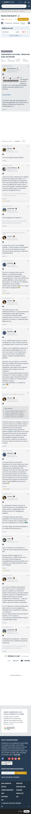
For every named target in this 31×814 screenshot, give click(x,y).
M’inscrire (20, 773)
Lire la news (6, 94)
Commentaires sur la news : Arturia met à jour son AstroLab (15, 55)
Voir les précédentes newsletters (10, 777)
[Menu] (29, 6)
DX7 (10, 431)
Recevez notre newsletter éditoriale (12, 769)
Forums (22, 23)
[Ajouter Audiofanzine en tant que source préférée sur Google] (10, 728)
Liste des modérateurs (15, 675)
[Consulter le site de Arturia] (18, 16)
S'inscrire (27, 661)
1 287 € (24, 32)
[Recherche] (3, 6)
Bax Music (6, 32)
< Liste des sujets (25, 656)
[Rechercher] (24, 141)
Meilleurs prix (7, 23)
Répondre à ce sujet (14, 656)
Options (17, 660)
